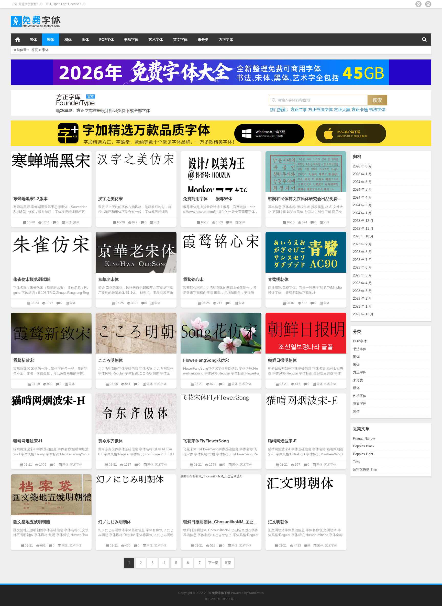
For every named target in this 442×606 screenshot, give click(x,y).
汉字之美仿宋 (110, 199)
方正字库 (226, 40)
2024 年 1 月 (362, 213)
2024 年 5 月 (362, 189)
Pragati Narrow (364, 438)
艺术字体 (156, 40)
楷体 (68, 40)
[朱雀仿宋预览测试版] (51, 246)
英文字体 (180, 40)
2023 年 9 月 (362, 244)
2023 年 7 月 (362, 260)
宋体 (50, 40)
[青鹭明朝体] (306, 263)
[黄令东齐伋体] (136, 414)
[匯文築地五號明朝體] (51, 495)
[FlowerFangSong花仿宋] (221, 334)
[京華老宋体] (136, 255)
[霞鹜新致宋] (51, 334)
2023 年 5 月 (362, 275)
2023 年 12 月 (363, 221)
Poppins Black (363, 446)
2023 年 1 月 (362, 306)
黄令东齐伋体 (110, 441)
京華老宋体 (108, 279)
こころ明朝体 (110, 360)
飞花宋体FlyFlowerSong (206, 441)
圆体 (85, 40)
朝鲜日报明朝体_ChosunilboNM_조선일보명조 (221, 522)
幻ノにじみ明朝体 (114, 522)
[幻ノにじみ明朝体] (136, 480)
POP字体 (106, 40)
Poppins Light (363, 454)
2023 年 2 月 (362, 298)
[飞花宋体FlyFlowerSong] (221, 398)
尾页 (228, 563)
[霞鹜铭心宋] (221, 243)
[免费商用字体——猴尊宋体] (221, 191)
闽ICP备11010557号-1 (220, 599)
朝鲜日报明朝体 (282, 360)
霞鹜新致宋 (23, 360)
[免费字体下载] (36, 15)
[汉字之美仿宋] (136, 161)
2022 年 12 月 (363, 314)
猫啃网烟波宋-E (282, 441)
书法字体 (131, 40)
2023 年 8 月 (362, 252)
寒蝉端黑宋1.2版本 (30, 199)
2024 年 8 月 (362, 182)
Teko (356, 462)
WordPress (256, 593)
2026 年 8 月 (362, 166)
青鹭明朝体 (278, 279)
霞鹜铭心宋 (193, 279)
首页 (18, 39)
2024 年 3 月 (362, 205)
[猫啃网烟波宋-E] (306, 401)
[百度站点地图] (428, 4)
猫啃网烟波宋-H (27, 441)
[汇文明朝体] (306, 484)
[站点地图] (418, 4)
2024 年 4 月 (362, 197)
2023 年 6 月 (362, 267)
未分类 (203, 40)
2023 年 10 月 (363, 236)
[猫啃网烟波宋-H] (51, 401)
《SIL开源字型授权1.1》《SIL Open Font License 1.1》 (49, 4)
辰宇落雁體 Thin (365, 469)
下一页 (213, 563)
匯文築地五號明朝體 (31, 522)
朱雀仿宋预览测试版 (31, 279)
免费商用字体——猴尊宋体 (207, 199)
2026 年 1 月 (362, 174)
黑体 (33, 40)
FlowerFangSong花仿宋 (206, 360)
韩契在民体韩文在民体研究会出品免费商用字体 (306, 199)
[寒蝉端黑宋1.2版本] (51, 163)
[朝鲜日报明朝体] (306, 334)
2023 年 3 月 (362, 291)
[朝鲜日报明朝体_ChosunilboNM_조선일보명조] (221, 476)
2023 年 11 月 (363, 229)
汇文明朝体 (278, 522)
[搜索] (424, 39)
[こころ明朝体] (136, 334)
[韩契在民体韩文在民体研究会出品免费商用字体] (306, 182)
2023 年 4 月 (362, 283)
